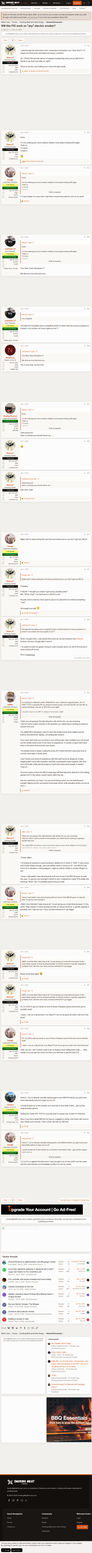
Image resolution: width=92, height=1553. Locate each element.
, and (36, 71)
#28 (88, 441)
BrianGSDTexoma (79, 1288)
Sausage (37, 8)
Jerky (74, 8)
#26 (88, 346)
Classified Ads (31, 1274)
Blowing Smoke (25, 8)
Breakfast (54, 1392)
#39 (88, 1093)
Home (9, 1518)
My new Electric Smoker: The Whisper (23, 1304)
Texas (16, 722)
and (34, 161)
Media (45, 3)
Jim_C (10, 1289)
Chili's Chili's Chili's (58, 1352)
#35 (88, 887)
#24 (88, 237)
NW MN (15, 430)
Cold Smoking (64, 8)
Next (20, 40)
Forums (24, 3)
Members (56, 3)
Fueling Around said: (29, 479)
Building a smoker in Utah (18, 1319)
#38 (88, 1028)
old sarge (81, 1306)
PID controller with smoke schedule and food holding (29, 1279)
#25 (88, 309)
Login (79, 1518)
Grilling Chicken (30, 1289)
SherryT (6, 30)
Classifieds (46, 1531)
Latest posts (53, 1339)
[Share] (85, 45)
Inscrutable (12, 1264)
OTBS (53, 1375)
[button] (39, 2)
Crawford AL (13, 72)
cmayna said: (26, 1138)
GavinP (10, 1321)
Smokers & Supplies (50, 8)
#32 (88, 619)
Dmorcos (11, 1274)
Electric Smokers (32, 1282)
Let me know (32, 17)
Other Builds (29, 1321)
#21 (88, 45)
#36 (88, 952)
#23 (88, 168)
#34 (88, 826)
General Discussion (35, 1264)
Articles (34, 3)
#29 (88, 473)
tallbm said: (26, 832)
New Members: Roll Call (9, 8)
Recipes (82, 8)
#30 (88, 534)
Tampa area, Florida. (10, 268)
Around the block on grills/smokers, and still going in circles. (32, 1262)
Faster (10, 1307)
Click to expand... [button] (55, 192)
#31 (88, 569)
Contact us (11, 1527)
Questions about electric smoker (21, 1311)
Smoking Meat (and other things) (54, 1527)
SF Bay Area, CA (12, 1122)
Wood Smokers (31, 1299)
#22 (88, 132)
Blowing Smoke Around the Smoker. (38, 1314)
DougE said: (26, 575)
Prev (5, 40)
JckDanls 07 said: (28, 351)
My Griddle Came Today (61, 1343)
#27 (88, 404)
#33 (88, 692)
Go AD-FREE (82, 1527)
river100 (11, 1282)
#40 (88, 1133)
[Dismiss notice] (89, 14)
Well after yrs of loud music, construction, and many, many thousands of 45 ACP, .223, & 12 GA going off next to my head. (69, 1364)
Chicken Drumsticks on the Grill (20, 1287)
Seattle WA (14, 369)
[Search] (88, 3)
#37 (88, 985)
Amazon (79, 639)
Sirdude (11, 1299)
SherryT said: (27, 173)
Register (80, 1522)
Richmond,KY (13, 197)
